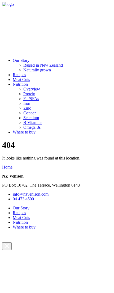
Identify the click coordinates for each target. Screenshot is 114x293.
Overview (31, 89)
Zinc (27, 108)
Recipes (19, 74)
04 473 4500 (23, 199)
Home (7, 167)
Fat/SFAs (31, 98)
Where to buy (24, 132)
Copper (29, 113)
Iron (26, 103)
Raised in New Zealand (43, 65)
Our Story (21, 60)
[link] (8, 4)
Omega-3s (32, 127)
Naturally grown (37, 70)
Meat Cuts (21, 79)
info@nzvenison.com (31, 194)
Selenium (31, 117)
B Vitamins (32, 122)
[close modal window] (7, 246)
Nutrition (20, 84)
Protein (29, 94)
